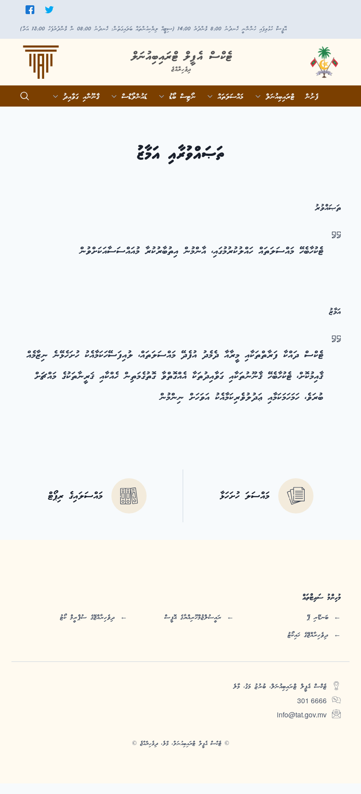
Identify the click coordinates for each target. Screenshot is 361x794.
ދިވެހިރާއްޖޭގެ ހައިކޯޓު (307, 635)
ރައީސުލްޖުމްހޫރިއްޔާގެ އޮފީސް (192, 617)
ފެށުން (311, 97)
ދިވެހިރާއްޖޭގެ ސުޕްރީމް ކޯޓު (87, 617)
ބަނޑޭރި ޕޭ (317, 617)
